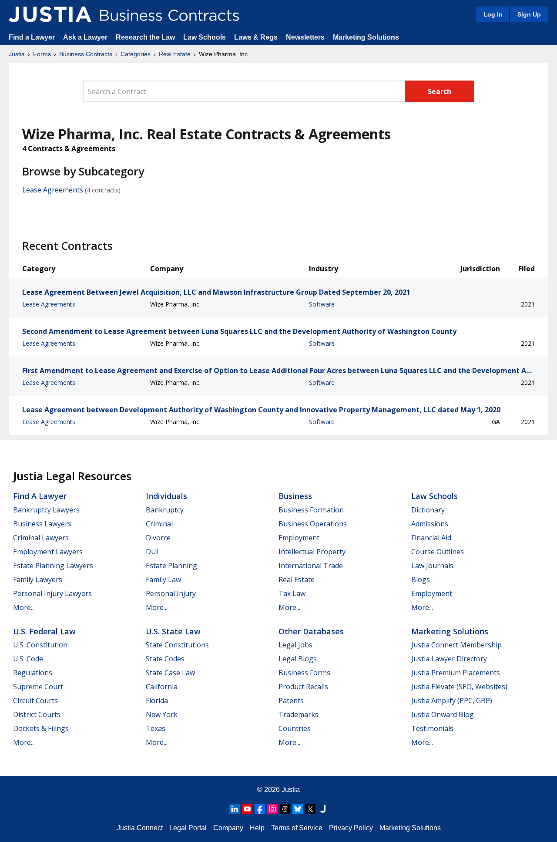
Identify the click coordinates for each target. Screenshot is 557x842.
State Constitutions (177, 645)
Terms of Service (296, 828)
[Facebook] (260, 809)
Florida (157, 700)
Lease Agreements (52, 190)
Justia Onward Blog (442, 714)
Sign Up (529, 14)
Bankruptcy (165, 510)
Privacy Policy (351, 828)
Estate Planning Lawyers (53, 565)
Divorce (158, 537)
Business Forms (304, 672)
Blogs (420, 579)
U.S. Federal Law (44, 631)
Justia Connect (140, 828)
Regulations (32, 672)
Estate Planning (171, 565)
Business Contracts (85, 54)
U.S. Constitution (40, 645)
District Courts (36, 714)
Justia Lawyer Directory (449, 658)
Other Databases (311, 631)
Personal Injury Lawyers (52, 593)
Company (228, 828)
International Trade (310, 565)
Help (257, 828)
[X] (310, 809)
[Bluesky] (297, 809)
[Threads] (285, 809)
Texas (155, 728)
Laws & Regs (256, 37)
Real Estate (175, 54)
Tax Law (291, 593)
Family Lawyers (37, 579)
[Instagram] (272, 809)
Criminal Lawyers (41, 537)
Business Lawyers (42, 524)
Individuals (166, 496)
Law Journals (432, 565)
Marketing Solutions (366, 37)
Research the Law (145, 37)
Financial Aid (431, 537)
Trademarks (298, 714)
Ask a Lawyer (86, 37)
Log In (493, 14)
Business (295, 496)
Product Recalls (303, 686)
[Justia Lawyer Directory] (323, 809)
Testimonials (432, 728)
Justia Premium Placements (455, 672)
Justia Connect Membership (456, 645)
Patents (291, 700)
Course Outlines (437, 551)
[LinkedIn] (234, 809)
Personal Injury (171, 593)
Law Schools (204, 37)
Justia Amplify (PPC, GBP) (451, 700)
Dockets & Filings (41, 728)
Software (322, 304)
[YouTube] (247, 809)
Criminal (159, 524)
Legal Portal (188, 828)
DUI (152, 551)
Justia (17, 54)
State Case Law (170, 672)
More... (24, 607)
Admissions (429, 524)
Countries (294, 728)
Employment (298, 537)
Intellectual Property (312, 551)
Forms (42, 54)
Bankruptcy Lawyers (46, 510)
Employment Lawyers (48, 551)
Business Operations (312, 524)
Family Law (163, 579)
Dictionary (428, 510)
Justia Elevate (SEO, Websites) (459, 686)
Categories (136, 54)
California (162, 686)
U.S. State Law (173, 631)
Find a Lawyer (32, 37)
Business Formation (311, 510)
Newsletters (305, 37)
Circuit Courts (35, 700)
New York (162, 714)
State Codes (165, 658)
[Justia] (50, 14)
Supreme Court (38, 686)
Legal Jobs (295, 645)
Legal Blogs (297, 658)
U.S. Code (28, 658)
